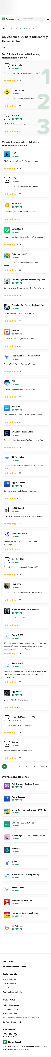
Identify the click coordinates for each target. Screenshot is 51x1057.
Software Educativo (16, 29)
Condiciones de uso (10, 1009)
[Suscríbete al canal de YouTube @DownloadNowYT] (15, 1035)
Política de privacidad (11, 1005)
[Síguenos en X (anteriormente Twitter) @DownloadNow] (10, 1035)
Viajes (46, 29)
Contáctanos (8, 988)
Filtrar (4, 48)
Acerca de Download (11, 979)
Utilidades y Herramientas (33, 29)
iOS (3, 29)
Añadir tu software (10, 984)
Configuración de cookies (13, 1022)
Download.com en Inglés (12, 992)
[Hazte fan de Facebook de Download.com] (5, 1035)
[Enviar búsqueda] (18, 19)
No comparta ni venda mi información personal (21, 1018)
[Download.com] (8, 19)
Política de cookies (10, 1014)
